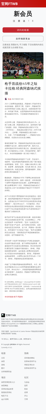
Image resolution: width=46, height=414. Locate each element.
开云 (26, 396)
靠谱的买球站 (6, 392)
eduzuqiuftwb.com (12, 324)
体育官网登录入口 (8, 382)
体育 (3, 361)
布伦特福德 (9, 297)
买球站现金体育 (7, 389)
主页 (3, 358)
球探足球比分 (29, 365)
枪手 (15, 297)
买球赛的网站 (29, 358)
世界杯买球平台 (30, 361)
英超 (9, 99)
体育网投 (4, 385)
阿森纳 (20, 297)
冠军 (26, 385)
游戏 (3, 365)
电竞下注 (4, 396)
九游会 (26, 382)
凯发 (26, 389)
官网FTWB (9, 3)
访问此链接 (23, 29)
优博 (26, 392)
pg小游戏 (5, 399)
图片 (3, 368)
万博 (26, 399)
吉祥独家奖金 (23, 38)
